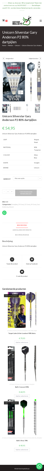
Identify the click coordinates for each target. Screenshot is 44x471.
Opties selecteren (22, 342)
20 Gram (21, 204)
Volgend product (33, 58)
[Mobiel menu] (41, 21)
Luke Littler (30, 330)
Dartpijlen (14, 204)
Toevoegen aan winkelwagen (26, 193)
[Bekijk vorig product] (3, 58)
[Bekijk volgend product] (40, 58)
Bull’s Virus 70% (22, 440)
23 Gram (14, 330)
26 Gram (29, 438)
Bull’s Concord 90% (22, 387)
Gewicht (7, 179)
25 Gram (24, 438)
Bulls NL (27, 384)
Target (35, 330)
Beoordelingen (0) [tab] (22, 235)
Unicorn (17, 45)
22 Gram (27, 204)
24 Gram (33, 204)
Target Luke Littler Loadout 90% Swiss (22, 333)
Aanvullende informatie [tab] (22, 230)
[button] (39, 64)
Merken (10, 45)
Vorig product (9, 58)
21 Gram (4, 438)
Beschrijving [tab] (22, 225)
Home (4, 45)
